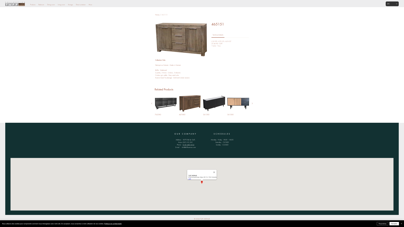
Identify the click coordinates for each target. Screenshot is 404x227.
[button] (90, 4)
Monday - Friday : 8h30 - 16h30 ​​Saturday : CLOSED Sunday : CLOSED (222, 142)
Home (157, 15)
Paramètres (382, 224)
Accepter (394, 224)
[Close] (401, 223)
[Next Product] (252, 103)
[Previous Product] (151, 103)
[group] (202, 105)
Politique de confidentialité (113, 224)
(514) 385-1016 (188, 145)
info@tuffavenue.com (189, 147)
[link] (218, 35)
